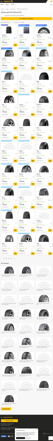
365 (16, 65)
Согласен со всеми (20, 438)
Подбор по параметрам (27, 18)
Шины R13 (13, 9)
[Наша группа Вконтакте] (9, 436)
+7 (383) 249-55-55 (8, 417)
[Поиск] (51, 4)
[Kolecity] (8, 1)
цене (23, 22)
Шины (7, 9)
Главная (2, 9)
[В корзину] (15, 45)
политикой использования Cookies (22, 433)
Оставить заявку (9, 420)
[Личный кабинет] (48, 1)
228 (50, 42)
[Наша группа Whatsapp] (12, 436)
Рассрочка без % (5, 44)
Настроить (28, 438)
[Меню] (1, 1)
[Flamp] (3, 436)
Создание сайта (49, 433)
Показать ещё (6, 409)
